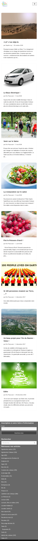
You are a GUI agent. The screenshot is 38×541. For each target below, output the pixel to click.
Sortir (2, 532)
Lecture (3, 499)
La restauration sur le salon (15, 192)
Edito (6, 392)
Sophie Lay (9, 45)
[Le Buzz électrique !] (19, 76)
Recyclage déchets (6, 523)
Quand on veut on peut (7, 514)
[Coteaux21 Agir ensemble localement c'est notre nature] (4, 3)
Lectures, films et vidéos (8, 502)
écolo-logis (4, 473)
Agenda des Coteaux (7, 452)
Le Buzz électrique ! (12, 93)
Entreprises (4, 485)
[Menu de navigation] (35, 3)
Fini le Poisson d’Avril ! (13, 240)
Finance (3, 491)
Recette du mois (6, 517)
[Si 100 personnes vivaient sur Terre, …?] (19, 275)
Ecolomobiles (5, 476)
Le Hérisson (4, 496)
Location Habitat (6, 505)
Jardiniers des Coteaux (8, 493)
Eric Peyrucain (10, 96)
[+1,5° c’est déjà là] (19, 26)
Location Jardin (5, 508)
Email (2, 426)
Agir (2, 455)
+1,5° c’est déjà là (11, 42)
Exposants (5, 529)
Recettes (4, 520)
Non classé (4, 511)
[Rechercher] (35, 443)
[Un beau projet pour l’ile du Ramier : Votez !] (19, 322)
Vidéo (3, 538)
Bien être (3, 467)
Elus (2, 482)
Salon (3, 526)
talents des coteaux (7, 535)
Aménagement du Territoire (9, 458)
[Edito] (19, 375)
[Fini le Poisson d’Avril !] (19, 224)
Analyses (4, 461)
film (2, 488)
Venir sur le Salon (11, 141)
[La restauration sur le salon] (19, 176)
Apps (2, 464)
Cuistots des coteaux (7, 470)
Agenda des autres (6, 449)
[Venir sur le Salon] (19, 125)
